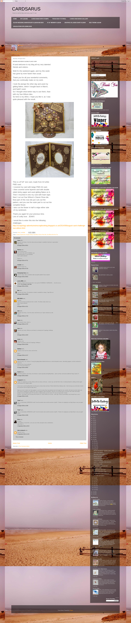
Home (50, 443)
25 (93, 418)
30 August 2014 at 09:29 (22, 294)
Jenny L (21, 45)
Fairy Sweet (101, 570)
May (95, 481)
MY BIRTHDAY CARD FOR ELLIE (101, 473)
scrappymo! (20, 380)
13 (93, 492)
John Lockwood (21, 430)
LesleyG (19, 264)
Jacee (18, 240)
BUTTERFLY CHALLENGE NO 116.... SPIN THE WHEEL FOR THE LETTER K (108, 323)
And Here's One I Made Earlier (100, 568)
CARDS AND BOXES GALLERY (79, 18)
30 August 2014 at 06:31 (22, 245)
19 (93, 429)
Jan (95, 489)
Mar (95, 485)
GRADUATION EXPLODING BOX (22, 26)
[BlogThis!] (30, 232)
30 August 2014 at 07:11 (22, 260)
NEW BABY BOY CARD (99, 454)
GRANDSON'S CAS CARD (100, 469)
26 (93, 416)
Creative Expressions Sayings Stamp (24, 234)
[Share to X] (32, 232)
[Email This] (29, 232)
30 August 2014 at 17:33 (22, 316)
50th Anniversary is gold (104, 520)
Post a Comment (19, 437)
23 (93, 422)
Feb (95, 487)
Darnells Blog (96, 588)
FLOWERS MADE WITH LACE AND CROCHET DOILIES (107, 268)
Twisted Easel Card (103, 510)
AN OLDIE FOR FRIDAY (99, 475)
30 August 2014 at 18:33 (22, 335)
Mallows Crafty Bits (97, 559)
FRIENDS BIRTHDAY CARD (100, 471)
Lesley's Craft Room (97, 519)
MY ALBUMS (24, 18)
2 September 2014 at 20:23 (23, 426)
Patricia (19, 249)
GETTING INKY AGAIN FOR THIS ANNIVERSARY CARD (106, 301)
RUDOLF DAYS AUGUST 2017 (105, 315)
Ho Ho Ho (101, 580)
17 (93, 433)
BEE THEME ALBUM (95, 22)
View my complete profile (16, 53)
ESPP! (100, 589)
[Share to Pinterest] (34, 232)
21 (93, 426)
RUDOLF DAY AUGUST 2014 (100, 456)
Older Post (83, 443)
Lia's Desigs (96, 528)
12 (93, 494)
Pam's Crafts (96, 549)
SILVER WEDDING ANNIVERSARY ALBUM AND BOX (28, 22)
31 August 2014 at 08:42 (22, 367)
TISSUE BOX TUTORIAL (59, 18)
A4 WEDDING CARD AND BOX (101, 466)
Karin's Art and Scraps (98, 538)
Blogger (71, 610)
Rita (18, 290)
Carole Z (19, 371)
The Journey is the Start (26, 284)
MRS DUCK (20, 298)
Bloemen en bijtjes (103, 530)
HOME (15, 18)
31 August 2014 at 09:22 (22, 375)
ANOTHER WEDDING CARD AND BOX (102, 462)
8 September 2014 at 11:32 (23, 434)
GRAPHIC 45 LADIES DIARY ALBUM (75, 22)
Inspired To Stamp (97, 578)
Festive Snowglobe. (103, 550)
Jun (95, 480)
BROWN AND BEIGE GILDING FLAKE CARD (104, 450)
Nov (95, 443)
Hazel (18, 320)
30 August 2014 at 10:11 (22, 306)
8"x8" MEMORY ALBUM (54, 22)
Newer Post (16, 443)
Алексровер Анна (21, 272)
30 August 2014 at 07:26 (22, 268)
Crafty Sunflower (97, 509)
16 (93, 435)
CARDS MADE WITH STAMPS (40, 18)
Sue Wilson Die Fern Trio (52, 234)
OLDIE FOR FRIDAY (98, 452)
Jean (18, 310)
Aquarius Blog (96, 499)
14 (93, 439)
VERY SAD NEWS (96, 282)
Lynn (18, 328)
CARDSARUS (26, 8)
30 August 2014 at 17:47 (22, 324)
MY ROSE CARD (97, 467)
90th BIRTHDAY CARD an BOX (106, 275)
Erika (18, 419)
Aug (95, 448)
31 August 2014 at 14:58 (22, 405)
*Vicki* (18, 400)
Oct (95, 445)
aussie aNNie (20, 281)
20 (93, 428)
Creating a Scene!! (103, 500)
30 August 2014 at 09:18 (22, 286)
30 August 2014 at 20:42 (22, 344)
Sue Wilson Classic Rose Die (39, 234)
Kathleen (19, 348)
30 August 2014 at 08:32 (22, 276)
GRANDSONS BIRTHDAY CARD (101, 458)
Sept (95, 447)
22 (93, 424)
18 (93, 431)
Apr (95, 483)
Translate (102, 77)
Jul (95, 478)
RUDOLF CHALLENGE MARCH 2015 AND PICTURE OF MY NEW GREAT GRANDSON (108, 309)
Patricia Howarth (21, 359)
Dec (95, 441)
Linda (18, 339)
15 (93, 437)
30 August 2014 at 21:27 (22, 355)
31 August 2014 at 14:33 (22, 396)
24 (93, 420)
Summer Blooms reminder (104, 560)
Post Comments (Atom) (24, 446)
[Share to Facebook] (33, 232)
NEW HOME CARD (98, 464)
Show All (117, 597)
